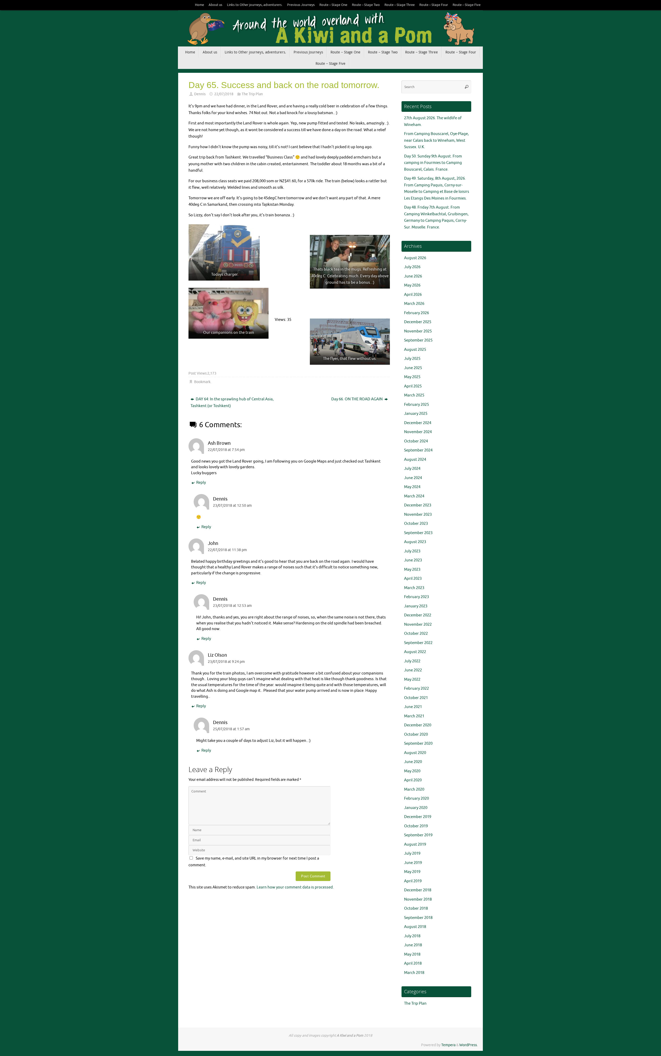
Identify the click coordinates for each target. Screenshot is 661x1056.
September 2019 (418, 835)
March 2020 (414, 789)
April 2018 (413, 963)
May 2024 (412, 487)
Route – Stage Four (433, 5)
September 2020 (418, 743)
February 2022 (416, 688)
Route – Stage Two (366, 5)
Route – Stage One (333, 5)
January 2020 (415, 807)
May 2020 (412, 771)
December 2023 (417, 505)
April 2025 (413, 386)
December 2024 (417, 422)
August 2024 (415, 459)
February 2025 (416, 404)
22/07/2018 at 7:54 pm (226, 450)
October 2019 (416, 826)
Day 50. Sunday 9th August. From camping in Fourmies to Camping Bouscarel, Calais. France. (433, 163)
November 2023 (418, 514)
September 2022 (418, 642)
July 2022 (412, 661)
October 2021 (416, 697)
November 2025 (418, 331)
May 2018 (412, 954)
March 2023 (414, 587)
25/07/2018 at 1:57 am (231, 729)
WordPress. (468, 1045)
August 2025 (415, 349)
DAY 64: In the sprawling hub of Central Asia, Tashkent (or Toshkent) (232, 402)
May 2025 (412, 377)
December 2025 (417, 322)
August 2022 (415, 651)
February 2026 (416, 313)
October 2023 (416, 523)
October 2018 (416, 908)
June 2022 (413, 670)
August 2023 (415, 541)
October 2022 (416, 633)
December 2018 (417, 890)
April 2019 (413, 881)
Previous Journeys (301, 5)
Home (199, 5)
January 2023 (415, 606)
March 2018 (414, 972)
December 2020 (417, 725)
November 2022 (418, 624)
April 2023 (413, 578)
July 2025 (412, 358)
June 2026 (413, 276)
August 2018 (415, 926)
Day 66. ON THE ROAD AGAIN (357, 399)
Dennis (200, 94)
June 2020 (413, 761)
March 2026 (414, 303)
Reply (201, 482)
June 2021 (413, 706)
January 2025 (415, 413)
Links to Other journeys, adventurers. (254, 5)
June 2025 (413, 368)
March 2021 (414, 716)
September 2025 (418, 340)
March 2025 (414, 395)
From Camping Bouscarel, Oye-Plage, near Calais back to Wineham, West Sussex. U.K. (436, 140)
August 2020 (415, 752)
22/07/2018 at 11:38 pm (227, 550)
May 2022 (412, 679)
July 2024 (412, 468)
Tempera (448, 1045)
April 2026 (413, 294)
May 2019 (412, 871)
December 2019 (417, 816)
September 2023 (418, 532)
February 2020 (416, 798)
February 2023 (416, 596)
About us (215, 5)
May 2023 (412, 569)
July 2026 (412, 267)
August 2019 (415, 844)
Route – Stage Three (399, 5)
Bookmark (202, 382)
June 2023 (413, 560)
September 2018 (418, 917)
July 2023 (412, 551)
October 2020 (416, 734)
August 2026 (415, 258)
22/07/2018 (223, 94)
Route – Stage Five (467, 5)
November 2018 (418, 899)
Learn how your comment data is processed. (295, 887)
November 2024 (418, 432)
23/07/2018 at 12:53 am (232, 606)
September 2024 (418, 450)
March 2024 (414, 496)
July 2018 (412, 936)
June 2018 (413, 945)
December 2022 (417, 615)
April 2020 (413, 780)
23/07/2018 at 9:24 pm (226, 662)
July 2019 (412, 853)
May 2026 (412, 285)
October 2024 (416, 441)
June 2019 (413, 862)
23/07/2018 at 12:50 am (232, 505)
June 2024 (413, 477)
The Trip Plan (252, 94)
